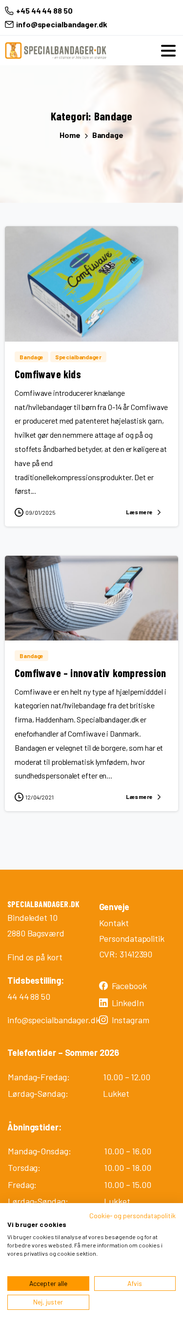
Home (70, 134)
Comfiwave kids (48, 374)
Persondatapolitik (131, 938)
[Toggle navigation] (168, 50)
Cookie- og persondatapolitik (132, 1215)
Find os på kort (34, 957)
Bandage (107, 134)
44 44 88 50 (28, 996)
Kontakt (114, 922)
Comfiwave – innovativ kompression (90, 673)
